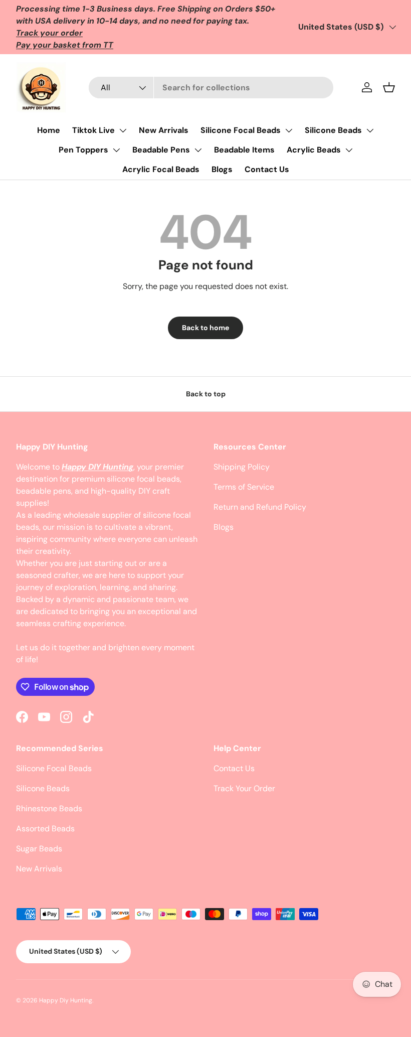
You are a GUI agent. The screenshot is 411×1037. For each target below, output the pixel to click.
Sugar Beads (39, 848)
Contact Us (267, 169)
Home (48, 130)
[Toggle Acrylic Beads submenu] (349, 150)
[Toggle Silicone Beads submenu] (370, 130)
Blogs (222, 169)
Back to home (205, 327)
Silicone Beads (333, 130)
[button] (389, 87)
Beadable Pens (161, 149)
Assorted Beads (45, 828)
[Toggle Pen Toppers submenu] (116, 150)
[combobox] (211, 87)
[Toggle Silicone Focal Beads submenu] (289, 130)
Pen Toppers (83, 149)
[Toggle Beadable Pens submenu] (198, 150)
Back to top (206, 393)
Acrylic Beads (314, 149)
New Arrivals (163, 130)
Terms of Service (244, 487)
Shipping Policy (242, 467)
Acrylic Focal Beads (160, 169)
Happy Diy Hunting (65, 1000)
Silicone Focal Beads (240, 130)
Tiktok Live (93, 130)
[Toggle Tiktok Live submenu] (123, 130)
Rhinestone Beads (49, 808)
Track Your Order (244, 788)
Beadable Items (244, 149)
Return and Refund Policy (260, 507)
